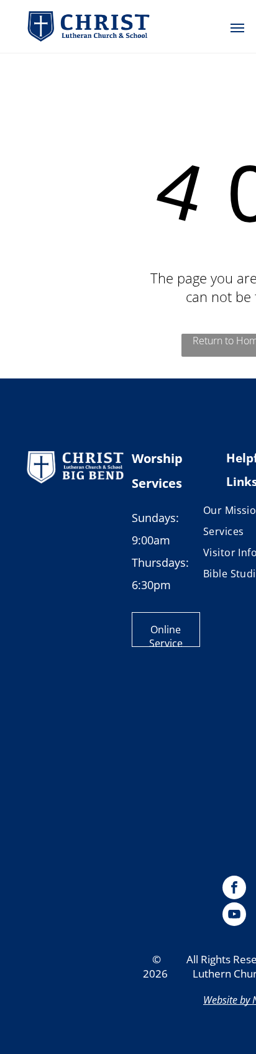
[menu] (237, 28)
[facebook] (234, 889)
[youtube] (234, 915)
